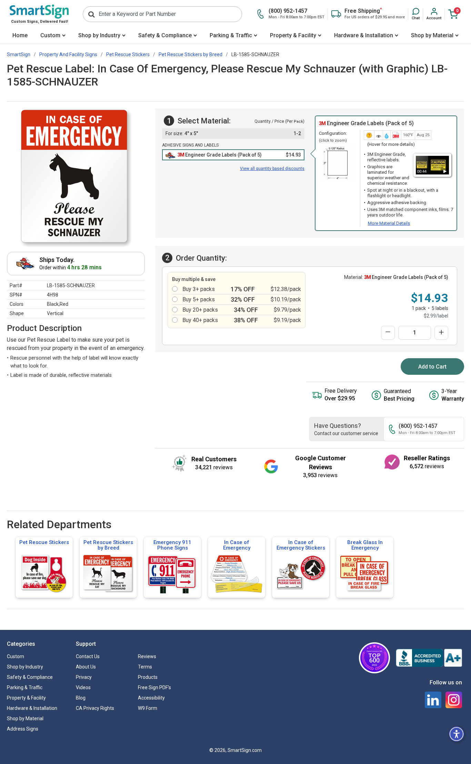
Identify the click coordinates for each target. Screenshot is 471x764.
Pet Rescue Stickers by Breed (108, 545)
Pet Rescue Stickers (44, 542)
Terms (145, 667)
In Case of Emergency (236, 545)
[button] (415, 14)
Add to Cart (432, 366)
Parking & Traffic (231, 35)
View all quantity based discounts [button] (272, 168)
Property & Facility (293, 35)
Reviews (147, 656)
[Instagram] (453, 700)
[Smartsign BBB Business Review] (429, 658)
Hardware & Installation (363, 35)
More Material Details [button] (389, 223)
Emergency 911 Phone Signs (172, 545)
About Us (86, 667)
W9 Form (147, 708)
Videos (83, 687)
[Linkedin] (433, 700)
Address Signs (22, 729)
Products (148, 677)
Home (20, 35)
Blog (81, 698)
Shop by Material (432, 35)
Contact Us (88, 656)
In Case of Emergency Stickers (301, 545)
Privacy (84, 677)
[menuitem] (20, 36)
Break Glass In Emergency (365, 545)
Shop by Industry (99, 35)
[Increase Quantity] (441, 333)
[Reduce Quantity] (388, 333)
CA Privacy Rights (95, 708)
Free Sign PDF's (154, 687)
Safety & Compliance (165, 35)
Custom (50, 35)
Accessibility (151, 698)
